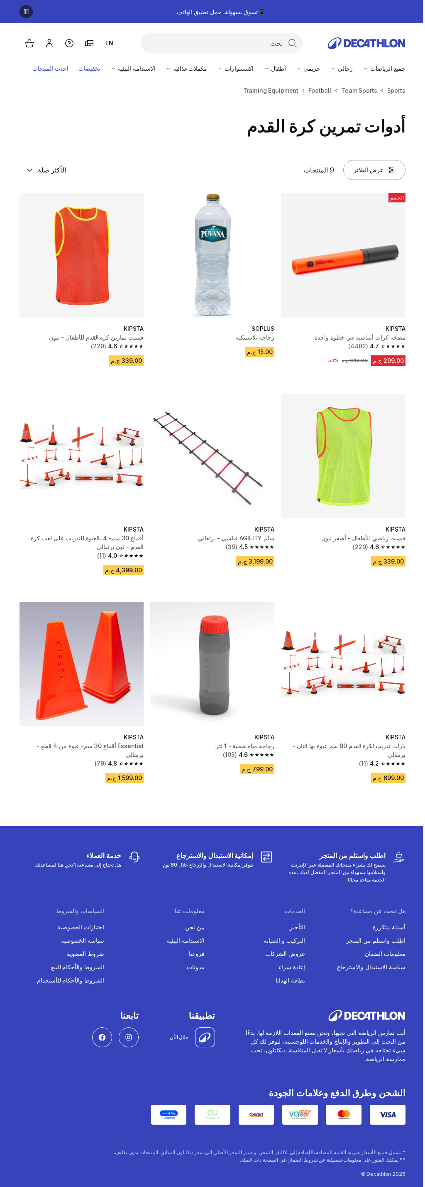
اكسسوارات (238, 68)
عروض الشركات (285, 953)
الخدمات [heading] (295, 911)
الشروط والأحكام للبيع (78, 966)
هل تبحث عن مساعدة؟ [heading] (377, 911)
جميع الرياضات (387, 68)
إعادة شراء (291, 966)
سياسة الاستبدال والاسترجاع (371, 966)
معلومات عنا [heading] (190, 911)
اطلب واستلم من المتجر (375, 940)
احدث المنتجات (50, 68)
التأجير (297, 927)
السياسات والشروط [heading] (80, 911)
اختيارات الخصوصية (80, 927)
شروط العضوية (85, 953)
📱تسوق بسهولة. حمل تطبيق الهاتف (220, 11)
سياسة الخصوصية (82, 940)
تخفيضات (89, 68)
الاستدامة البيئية (136, 68)
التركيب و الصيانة (284, 940)
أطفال (277, 68)
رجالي (344, 68)
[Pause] (26, 11)
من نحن (195, 927)
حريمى (311, 68)
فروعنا (197, 953)
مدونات (196, 966)
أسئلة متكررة (389, 927)
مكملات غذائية (189, 68)
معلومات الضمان (385, 953)
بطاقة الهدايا (290, 980)
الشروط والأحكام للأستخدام (71, 980)
